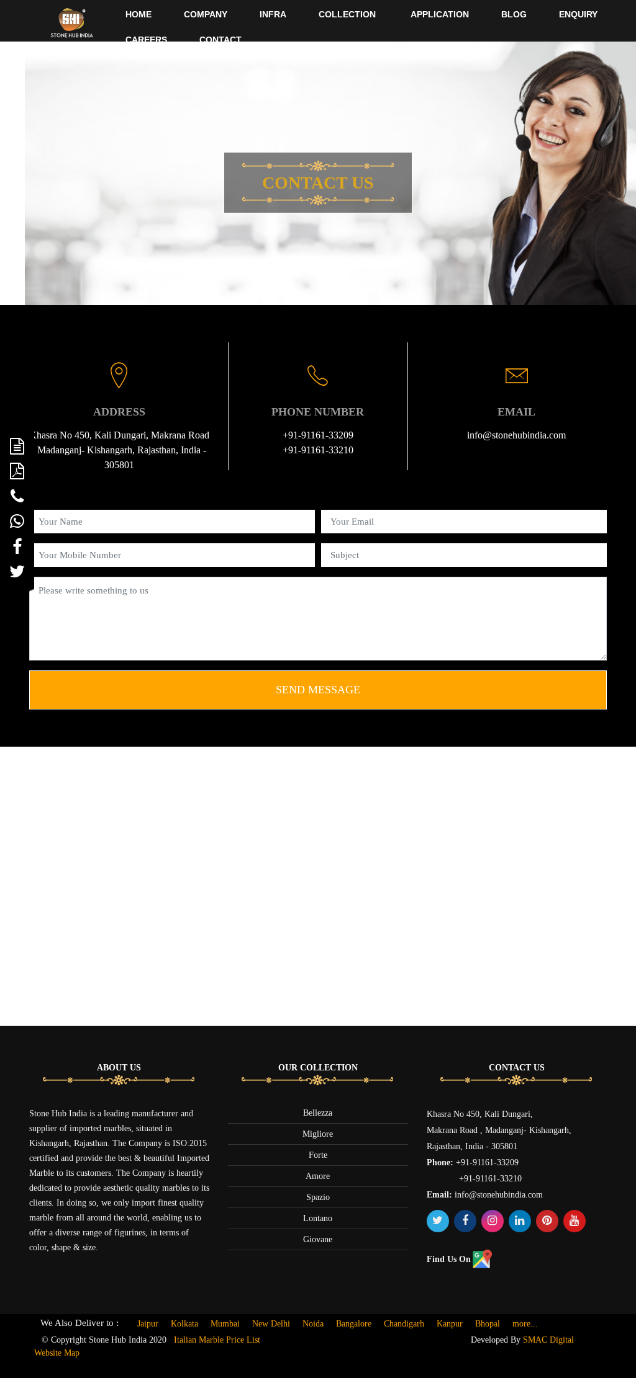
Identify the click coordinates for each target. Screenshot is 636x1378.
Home (138, 14)
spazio (318, 1197)
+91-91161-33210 (318, 450)
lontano (317, 1218)
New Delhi (271, 1323)
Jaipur (147, 1323)
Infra (273, 14)
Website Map (57, 1353)
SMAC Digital (548, 1340)
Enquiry (578, 14)
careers (146, 40)
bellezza (317, 1113)
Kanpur (450, 1323)
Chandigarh (404, 1323)
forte (318, 1155)
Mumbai (225, 1323)
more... (525, 1323)
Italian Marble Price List (217, 1340)
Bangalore (353, 1323)
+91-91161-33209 (318, 435)
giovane (317, 1239)
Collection (347, 14)
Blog (514, 14)
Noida (313, 1323)
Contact (220, 40)
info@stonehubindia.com (516, 435)
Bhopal (487, 1323)
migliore (317, 1134)
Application (440, 14)
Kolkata (184, 1323)
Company (205, 14)
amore (318, 1176)
